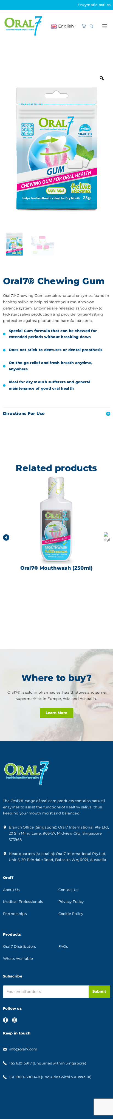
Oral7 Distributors (19, 946)
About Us (11, 890)
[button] (107, 537)
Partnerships (15, 914)
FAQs (63, 946)
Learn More (56, 713)
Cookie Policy (70, 914)
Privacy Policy (71, 902)
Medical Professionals (23, 902)
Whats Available (18, 959)
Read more (56, 609)
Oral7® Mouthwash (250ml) (56, 570)
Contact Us (68, 890)
